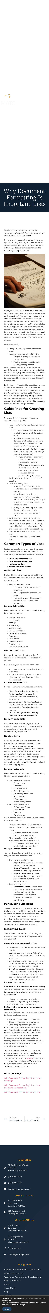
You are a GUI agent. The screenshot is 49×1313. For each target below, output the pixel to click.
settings (22, 1305)
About (7, 1284)
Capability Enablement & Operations (22, 1269)
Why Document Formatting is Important (22, 1092)
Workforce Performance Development (23, 1277)
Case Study (10, 1288)
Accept (7, 1309)
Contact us (32, 1058)
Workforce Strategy (13, 1273)
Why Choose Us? (12, 1280)
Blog (6, 1291)
